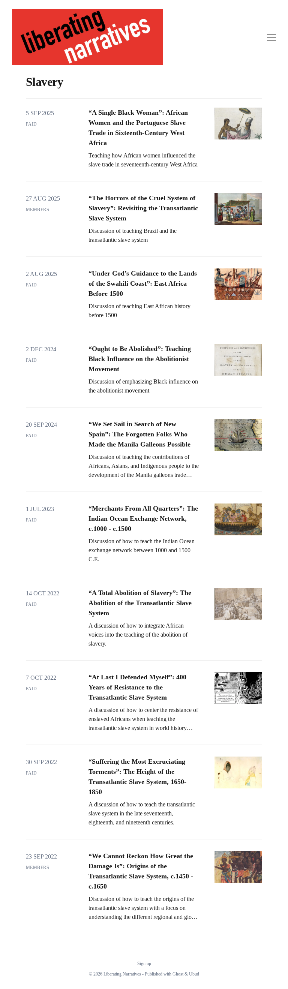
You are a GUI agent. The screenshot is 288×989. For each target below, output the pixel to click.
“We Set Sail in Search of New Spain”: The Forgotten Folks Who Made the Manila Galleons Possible (139, 434)
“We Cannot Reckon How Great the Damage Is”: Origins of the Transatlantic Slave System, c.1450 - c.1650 (140, 871)
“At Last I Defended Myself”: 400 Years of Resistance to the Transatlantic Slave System (137, 687)
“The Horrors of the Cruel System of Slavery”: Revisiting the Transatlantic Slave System (143, 208)
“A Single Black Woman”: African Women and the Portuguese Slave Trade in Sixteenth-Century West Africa (138, 128)
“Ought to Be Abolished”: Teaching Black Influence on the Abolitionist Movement (139, 359)
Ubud (194, 974)
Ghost (177, 974)
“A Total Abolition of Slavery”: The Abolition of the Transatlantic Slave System (140, 603)
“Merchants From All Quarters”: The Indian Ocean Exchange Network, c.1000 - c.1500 (143, 518)
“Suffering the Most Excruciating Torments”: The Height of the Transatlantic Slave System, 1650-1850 (137, 777)
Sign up (144, 963)
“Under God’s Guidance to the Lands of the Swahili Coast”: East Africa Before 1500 (142, 283)
